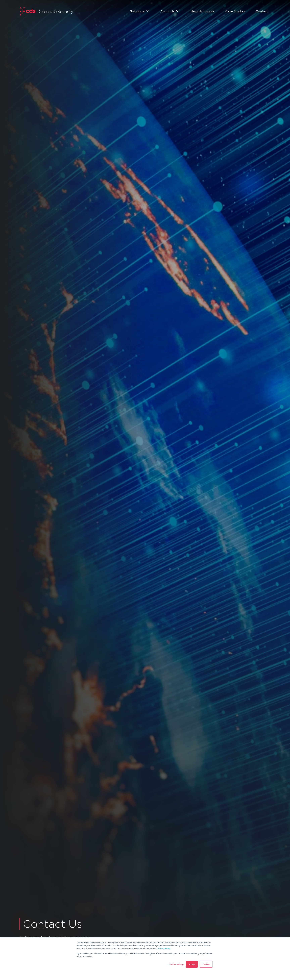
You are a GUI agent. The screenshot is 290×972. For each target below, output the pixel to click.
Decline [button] (206, 964)
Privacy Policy (164, 948)
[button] (139, 11)
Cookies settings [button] (176, 964)
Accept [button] (192, 964)
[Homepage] (46, 11)
